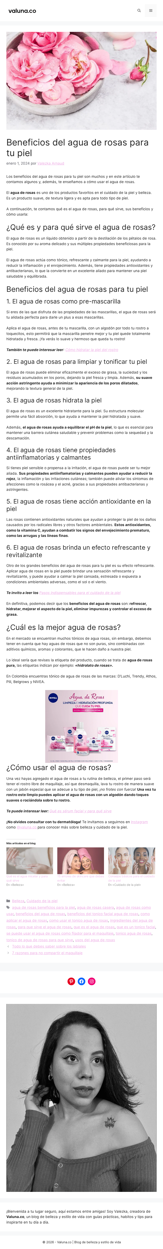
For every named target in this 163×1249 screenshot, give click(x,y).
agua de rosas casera (95, 907)
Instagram (139, 822)
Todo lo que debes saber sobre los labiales (49, 946)
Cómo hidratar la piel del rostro (91, 350)
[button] (139, 10)
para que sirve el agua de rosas (45, 927)
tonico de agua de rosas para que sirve (39, 940)
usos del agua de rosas (95, 940)
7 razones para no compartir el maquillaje (47, 953)
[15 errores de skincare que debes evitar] (80, 860)
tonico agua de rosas (134, 933)
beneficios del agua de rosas (40, 914)
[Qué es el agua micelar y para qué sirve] (29, 860)
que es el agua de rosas (94, 927)
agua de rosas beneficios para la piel (43, 907)
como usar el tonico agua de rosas (78, 920)
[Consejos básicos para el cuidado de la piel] (131, 860)
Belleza (18, 901)
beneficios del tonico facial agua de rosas (102, 914)
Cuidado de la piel (42, 901)
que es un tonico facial (136, 927)
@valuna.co (27, 827)
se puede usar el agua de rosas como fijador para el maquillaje (60, 933)
